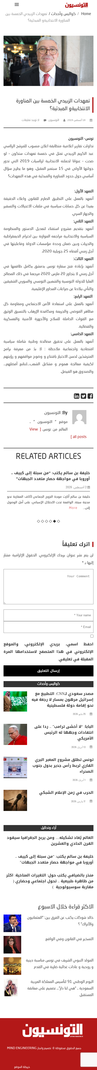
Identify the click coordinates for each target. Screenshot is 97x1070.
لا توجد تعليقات (30, 120)
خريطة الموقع (22, 1067)
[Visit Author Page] (79, 423)
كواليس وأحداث (63, 14)
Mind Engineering (22, 1048)
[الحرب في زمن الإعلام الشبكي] (15, 801)
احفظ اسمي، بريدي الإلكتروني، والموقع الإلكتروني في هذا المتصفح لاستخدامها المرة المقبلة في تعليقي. (48, 651)
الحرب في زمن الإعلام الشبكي (66, 792)
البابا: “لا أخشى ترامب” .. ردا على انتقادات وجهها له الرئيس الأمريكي (63, 732)
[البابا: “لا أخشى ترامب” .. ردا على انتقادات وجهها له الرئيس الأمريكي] (15, 735)
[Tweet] (84, 396)
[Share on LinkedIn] (77, 396)
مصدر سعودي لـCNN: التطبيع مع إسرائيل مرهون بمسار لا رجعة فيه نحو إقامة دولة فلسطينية (62, 699)
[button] (16, 4)
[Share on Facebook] (90, 396)
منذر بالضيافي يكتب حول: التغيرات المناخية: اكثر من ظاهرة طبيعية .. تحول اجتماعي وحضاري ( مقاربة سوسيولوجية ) (49, 881)
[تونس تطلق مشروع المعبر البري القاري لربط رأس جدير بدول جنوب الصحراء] (15, 768)
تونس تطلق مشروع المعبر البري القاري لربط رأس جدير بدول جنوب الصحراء (62, 765)
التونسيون (53, 120)
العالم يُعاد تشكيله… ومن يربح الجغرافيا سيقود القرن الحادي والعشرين (50, 840)
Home (86, 14)
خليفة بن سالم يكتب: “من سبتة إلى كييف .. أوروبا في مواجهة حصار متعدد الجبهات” (54, 859)
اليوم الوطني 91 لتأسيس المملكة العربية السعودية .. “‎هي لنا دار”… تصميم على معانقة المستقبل (60, 988)
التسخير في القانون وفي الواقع (69, 939)
